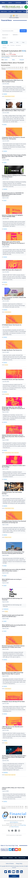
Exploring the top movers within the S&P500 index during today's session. (13, 570)
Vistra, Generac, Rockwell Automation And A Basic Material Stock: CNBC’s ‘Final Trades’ (14, 110)
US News (19, 11)
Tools (23, 42)
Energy (13, 508)
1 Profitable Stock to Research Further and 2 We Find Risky (13, 466)
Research (22, 59)
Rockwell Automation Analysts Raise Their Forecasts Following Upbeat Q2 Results (13, 552)
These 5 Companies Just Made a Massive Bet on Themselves (14, 298)
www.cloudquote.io (14, 822)
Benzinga (5, 124)
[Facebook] (12, 831)
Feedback (14, 876)
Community (18, 2)
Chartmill (5, 162)
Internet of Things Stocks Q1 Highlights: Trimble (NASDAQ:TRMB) (12, 216)
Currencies (12, 45)
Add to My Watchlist (5, 57)
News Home (4, 11)
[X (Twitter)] (8, 831)
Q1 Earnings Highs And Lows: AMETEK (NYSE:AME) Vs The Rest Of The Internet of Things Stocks (13, 408)
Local (10, 11)
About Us (5, 857)
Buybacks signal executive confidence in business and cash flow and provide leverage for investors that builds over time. (14, 305)
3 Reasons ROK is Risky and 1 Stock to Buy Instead (13, 788)
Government (7, 394)
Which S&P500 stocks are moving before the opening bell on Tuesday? (14, 625)
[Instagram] (19, 831)
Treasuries (4, 47)
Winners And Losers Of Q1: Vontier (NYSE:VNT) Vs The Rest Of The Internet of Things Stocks (13, 243)
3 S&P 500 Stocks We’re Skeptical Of (12, 270)
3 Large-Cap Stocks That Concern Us (12, 350)
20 (25, 67)
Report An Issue (22, 857)
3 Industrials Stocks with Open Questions (13, 379)
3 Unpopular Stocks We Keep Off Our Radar (13, 701)
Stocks (11, 42)
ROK (23, 51)
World (24, 11)
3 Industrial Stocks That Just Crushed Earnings (12, 492)
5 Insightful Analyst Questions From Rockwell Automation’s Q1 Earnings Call (14, 521)
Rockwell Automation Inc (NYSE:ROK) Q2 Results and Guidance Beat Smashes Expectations (13, 194)
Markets (4, 42)
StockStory (5, 151)
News (3, 2)
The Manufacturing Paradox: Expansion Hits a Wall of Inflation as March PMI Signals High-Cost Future (14, 757)
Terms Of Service (15, 826)
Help (16, 857)
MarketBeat (5, 189)
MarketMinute (6, 772)
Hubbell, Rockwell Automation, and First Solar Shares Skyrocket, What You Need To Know (13, 436)
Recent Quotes (5, 34)
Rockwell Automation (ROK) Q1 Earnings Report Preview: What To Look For (12, 673)
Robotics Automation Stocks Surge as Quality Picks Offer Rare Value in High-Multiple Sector (14, 156)
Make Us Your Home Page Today (9, 845)
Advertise (11, 857)
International (18, 45)
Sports (10, 2)
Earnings (6, 537)
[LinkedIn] (15, 831)
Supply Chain (16, 452)
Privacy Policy (23, 825)
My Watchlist (15, 34)
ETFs (17, 42)
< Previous (3, 68)
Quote (5, 59)
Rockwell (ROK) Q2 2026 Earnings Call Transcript (12, 599)
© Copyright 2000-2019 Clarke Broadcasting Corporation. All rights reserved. (14, 867)
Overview (4, 45)
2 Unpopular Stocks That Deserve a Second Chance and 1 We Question (13, 138)
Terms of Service (10, 863)
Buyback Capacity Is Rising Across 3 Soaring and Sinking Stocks (14, 176)
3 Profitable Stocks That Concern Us (11, 325)
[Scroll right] (27, 2)
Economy (13, 96)
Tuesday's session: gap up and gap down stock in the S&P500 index (12, 615)
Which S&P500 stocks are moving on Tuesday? (11, 580)
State (14, 11)
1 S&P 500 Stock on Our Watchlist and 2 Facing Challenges (12, 727)
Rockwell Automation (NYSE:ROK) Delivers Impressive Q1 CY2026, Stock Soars (13, 646)
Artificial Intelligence (8, 96)
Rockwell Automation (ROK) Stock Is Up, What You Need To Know (12, 81)
